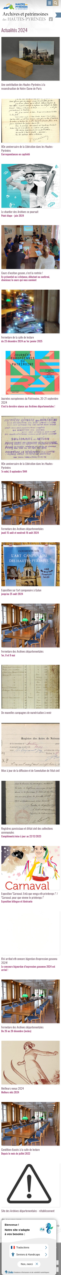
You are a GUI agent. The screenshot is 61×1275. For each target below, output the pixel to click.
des (25, 17)
